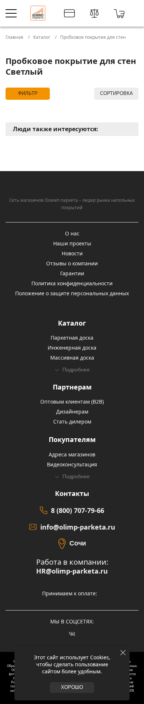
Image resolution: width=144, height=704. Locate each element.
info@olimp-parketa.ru (77, 527)
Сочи (77, 543)
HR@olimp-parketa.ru (72, 571)
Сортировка (116, 93)
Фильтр (28, 93)
